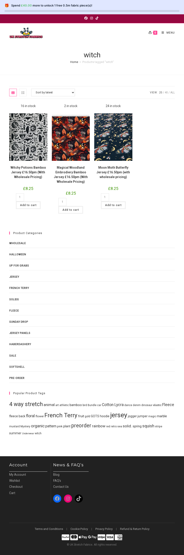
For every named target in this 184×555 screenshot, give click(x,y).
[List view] (23, 92)
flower (39, 416)
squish (148, 426)
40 (166, 92)
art (57, 405)
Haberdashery (20, 344)
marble (162, 416)
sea (119, 426)
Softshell (17, 366)
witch (38, 433)
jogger (132, 416)
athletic (64, 405)
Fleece (14, 310)
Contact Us (61, 486)
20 (160, 92)
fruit (81, 416)
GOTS (95, 416)
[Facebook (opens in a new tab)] (86, 18)
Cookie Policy (79, 529)
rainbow (98, 426)
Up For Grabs (19, 265)
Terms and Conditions (49, 529)
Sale (12, 355)
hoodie (105, 416)
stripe (158, 426)
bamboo (76, 405)
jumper (143, 416)
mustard (14, 426)
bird (85, 405)
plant (66, 426)
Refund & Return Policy (134, 529)
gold (87, 416)
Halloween (17, 254)
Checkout (16, 486)
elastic (157, 405)
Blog (56, 474)
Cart (12, 493)
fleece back (17, 416)
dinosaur (146, 405)
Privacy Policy (104, 529)
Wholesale (17, 243)
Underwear (28, 433)
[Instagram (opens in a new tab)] (91, 18)
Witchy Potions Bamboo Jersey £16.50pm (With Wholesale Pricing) (28, 172)
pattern (50, 426)
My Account (17, 474)
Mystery (25, 426)
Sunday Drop (18, 321)
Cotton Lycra (113, 404)
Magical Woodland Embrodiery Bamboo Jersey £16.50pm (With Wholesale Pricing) (71, 174)
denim (137, 405)
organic (38, 426)
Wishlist (14, 480)
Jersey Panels (19, 333)
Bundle (92, 405)
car (99, 405)
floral (30, 415)
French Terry (19, 288)
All (172, 92)
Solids (14, 299)
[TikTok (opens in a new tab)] (97, 18)
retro (114, 426)
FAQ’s (57, 480)
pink (60, 426)
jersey (118, 415)
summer (15, 433)
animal (49, 405)
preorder (81, 425)
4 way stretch (26, 404)
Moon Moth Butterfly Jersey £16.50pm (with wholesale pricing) (113, 172)
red (108, 426)
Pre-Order (16, 378)
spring (137, 426)
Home (74, 62)
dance (128, 405)
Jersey (14, 276)
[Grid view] (13, 92)
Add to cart (28, 205)
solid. (127, 426)
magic (152, 416)
